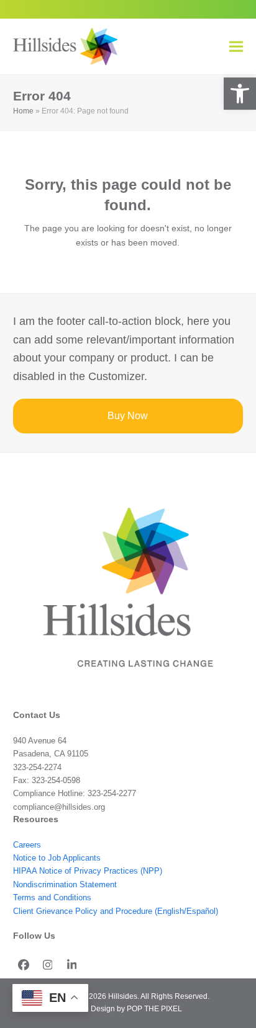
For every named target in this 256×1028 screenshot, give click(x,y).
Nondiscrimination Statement (65, 884)
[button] (240, 94)
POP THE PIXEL (154, 1008)
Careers (27, 844)
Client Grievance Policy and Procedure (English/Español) (115, 911)
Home (23, 111)
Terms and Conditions (52, 897)
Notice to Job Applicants (57, 857)
